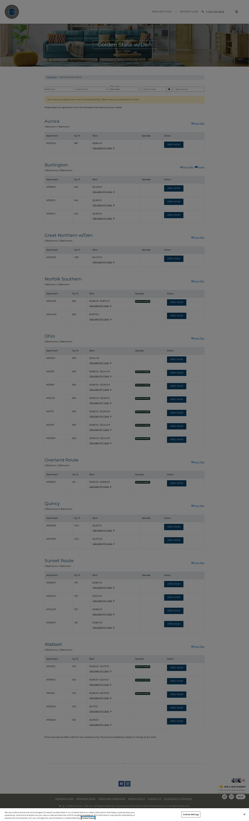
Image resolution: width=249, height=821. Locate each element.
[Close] (244, 814)
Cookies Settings (191, 814)
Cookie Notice (88, 818)
